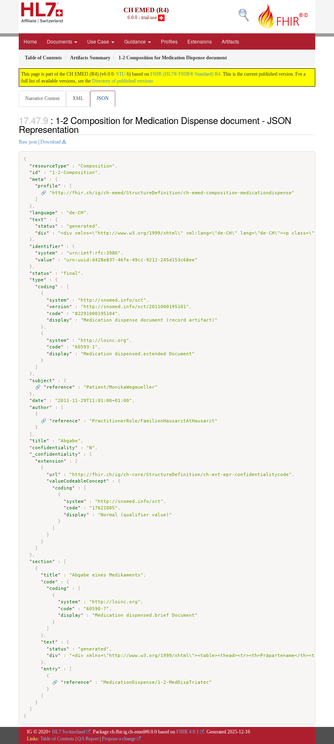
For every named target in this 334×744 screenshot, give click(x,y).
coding (46, 286)
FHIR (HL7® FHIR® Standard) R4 (185, 74)
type (38, 280)
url (53, 474)
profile (48, 186)
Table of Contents (57, 739)
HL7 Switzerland (68, 732)
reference (59, 387)
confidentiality (53, 447)
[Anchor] (83, 128)
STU (120, 74)
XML (78, 98)
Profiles (169, 41)
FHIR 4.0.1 (187, 732)
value (45, 260)
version (59, 306)
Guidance (135, 41)
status (46, 226)
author (40, 407)
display (59, 320)
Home (30, 41)
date (38, 400)
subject (42, 380)
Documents (60, 41)
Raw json (28, 142)
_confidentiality (55, 454)
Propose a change (119, 739)
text (38, 219)
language (43, 212)
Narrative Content (42, 98)
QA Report (88, 739)
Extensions (199, 41)
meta (38, 179)
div (42, 233)
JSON (103, 98)
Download (50, 142)
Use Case (98, 41)
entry (51, 669)
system (46, 253)
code (55, 313)
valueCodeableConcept (77, 481)
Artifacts (230, 41)
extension (51, 461)
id (35, 172)
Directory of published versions (122, 81)
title (39, 441)
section (42, 561)
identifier (46, 246)
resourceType (49, 166)
